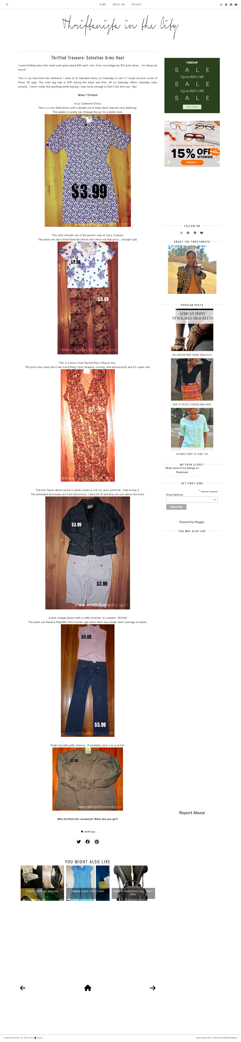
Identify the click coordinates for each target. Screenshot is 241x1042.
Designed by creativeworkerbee (216, 1038)
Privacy (136, 4)
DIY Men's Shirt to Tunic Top (192, 454)
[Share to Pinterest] (97, 842)
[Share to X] (79, 842)
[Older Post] (152, 988)
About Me (119, 4)
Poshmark (182, 472)
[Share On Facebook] (88, 842)
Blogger (199, 521)
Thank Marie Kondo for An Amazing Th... (133, 893)
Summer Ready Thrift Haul (42, 891)
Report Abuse (192, 812)
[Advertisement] (87, 946)
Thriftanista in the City (19, 1038)
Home (103, 4)
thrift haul (90, 831)
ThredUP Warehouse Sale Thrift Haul (88, 893)
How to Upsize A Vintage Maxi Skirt (192, 404)
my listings (188, 468)
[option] (42, 883)
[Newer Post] (22, 988)
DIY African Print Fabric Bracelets (192, 355)
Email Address (191, 494)
